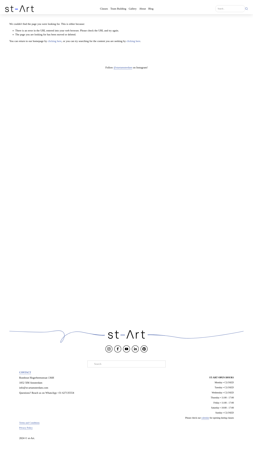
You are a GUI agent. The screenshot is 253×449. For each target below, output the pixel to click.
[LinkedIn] (135, 348)
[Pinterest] (144, 348)
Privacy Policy (26, 428)
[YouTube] (126, 348)
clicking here (54, 41)
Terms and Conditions (29, 423)
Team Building (118, 8)
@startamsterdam (123, 67)
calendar (205, 418)
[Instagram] (108, 348)
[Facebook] (117, 348)
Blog (150, 8)
